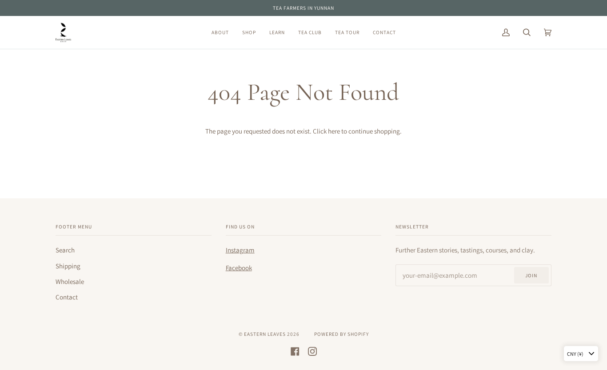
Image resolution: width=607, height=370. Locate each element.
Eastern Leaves (265, 334)
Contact (67, 296)
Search (65, 249)
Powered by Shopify (341, 334)
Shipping (68, 265)
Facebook (239, 267)
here (334, 130)
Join (531, 275)
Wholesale (70, 281)
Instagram (240, 249)
